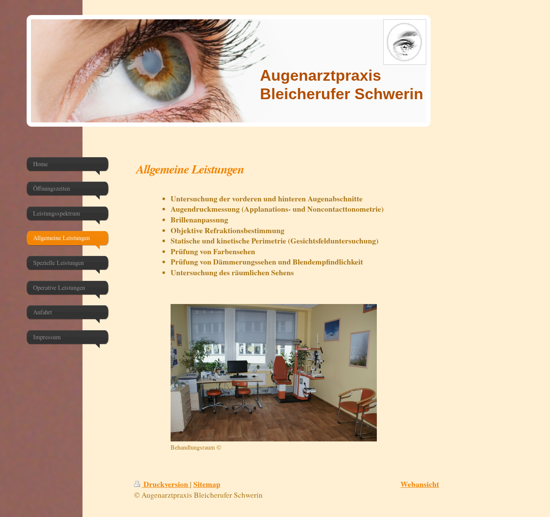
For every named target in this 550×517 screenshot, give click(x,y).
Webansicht (419, 484)
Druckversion (166, 484)
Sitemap (206, 484)
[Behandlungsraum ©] (274, 372)
